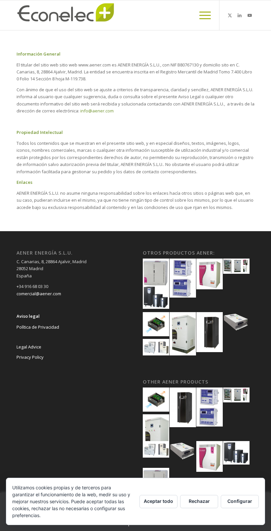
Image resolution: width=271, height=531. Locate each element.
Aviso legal (28, 316)
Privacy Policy (30, 357)
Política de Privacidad (38, 327)
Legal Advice (29, 347)
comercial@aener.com (39, 294)
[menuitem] (202, 15)
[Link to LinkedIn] (240, 15)
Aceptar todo (158, 501)
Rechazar (199, 501)
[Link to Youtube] (249, 15)
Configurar (239, 501)
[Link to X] (230, 15)
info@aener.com (97, 111)
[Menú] (202, 15)
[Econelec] (66, 15)
